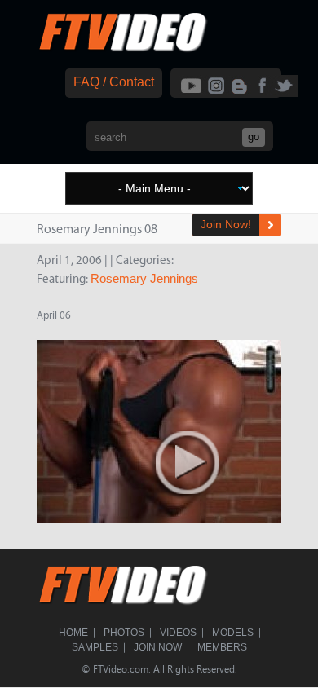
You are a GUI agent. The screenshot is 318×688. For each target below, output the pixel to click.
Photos (124, 632)
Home (73, 632)
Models (233, 632)
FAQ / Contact (113, 82)
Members (222, 647)
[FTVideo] (122, 48)
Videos (178, 632)
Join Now (158, 647)
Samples (95, 647)
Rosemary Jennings (144, 278)
